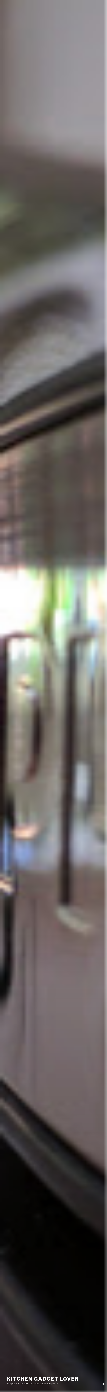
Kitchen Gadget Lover (43, 1379)
